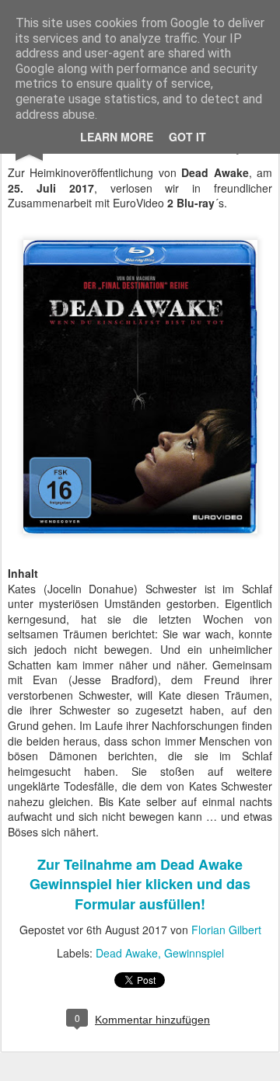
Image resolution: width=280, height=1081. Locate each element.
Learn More (116, 136)
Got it (187, 136)
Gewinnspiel (194, 953)
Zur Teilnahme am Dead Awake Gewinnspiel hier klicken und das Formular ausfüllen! (140, 883)
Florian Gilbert (226, 929)
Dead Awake (127, 953)
